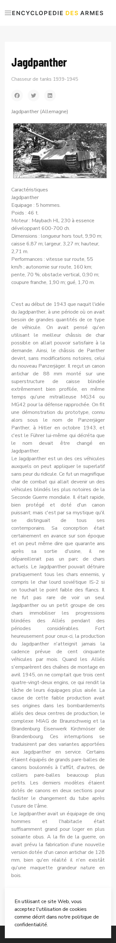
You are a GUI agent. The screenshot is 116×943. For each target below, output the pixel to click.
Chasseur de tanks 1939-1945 (44, 79)
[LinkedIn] (50, 95)
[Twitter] (33, 95)
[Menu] (8, 13)
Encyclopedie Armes (58, 13)
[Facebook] (17, 95)
